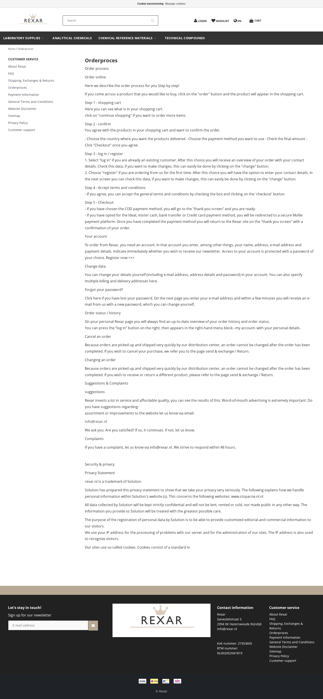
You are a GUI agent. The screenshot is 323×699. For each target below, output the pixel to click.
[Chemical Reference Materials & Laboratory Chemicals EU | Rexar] (33, 19)
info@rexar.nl (96, 421)
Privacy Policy (18, 123)
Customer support (21, 130)
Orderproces (25, 49)
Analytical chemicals (72, 38)
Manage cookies (175, 3)
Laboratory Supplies (22, 38)
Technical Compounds (185, 38)
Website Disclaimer (22, 109)
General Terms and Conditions (30, 102)
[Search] (154, 19)
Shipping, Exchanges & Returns (31, 80)
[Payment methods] (161, 681)
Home (12, 49)
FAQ (11, 73)
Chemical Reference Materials (126, 38)
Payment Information (23, 94)
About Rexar (17, 66)
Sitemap (14, 116)
